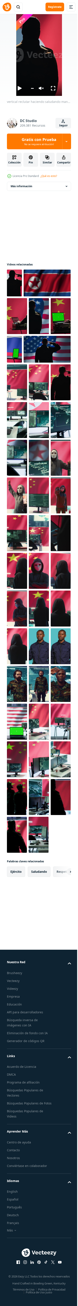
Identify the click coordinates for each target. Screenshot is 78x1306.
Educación (14, 1297)
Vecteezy (13, 1273)
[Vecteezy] (7, 7)
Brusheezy (14, 1265)
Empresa (13, 1289)
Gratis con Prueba (39, 141)
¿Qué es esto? (49, 176)
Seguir (63, 125)
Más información (21, 186)
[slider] (32, 88)
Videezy (12, 1281)
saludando (39, 1164)
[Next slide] (61, 1164)
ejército (16, 1164)
